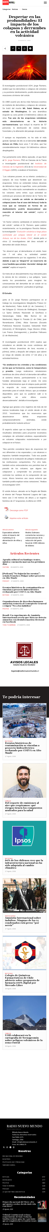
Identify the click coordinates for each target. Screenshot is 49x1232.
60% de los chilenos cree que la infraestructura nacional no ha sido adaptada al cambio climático (24, 864)
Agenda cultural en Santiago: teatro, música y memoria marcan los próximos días (24, 561)
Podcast (6, 581)
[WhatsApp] (24, 48)
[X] (18, 48)
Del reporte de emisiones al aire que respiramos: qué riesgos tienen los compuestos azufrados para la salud (23, 807)
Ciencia (24, 9)
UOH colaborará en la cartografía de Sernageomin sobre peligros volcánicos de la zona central (23, 1039)
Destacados (10, 916)
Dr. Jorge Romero (12, 160)
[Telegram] (30, 48)
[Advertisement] (24, 1074)
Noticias (15, 9)
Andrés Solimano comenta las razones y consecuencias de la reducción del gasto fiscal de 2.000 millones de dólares (35, 539)
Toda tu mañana (9, 625)
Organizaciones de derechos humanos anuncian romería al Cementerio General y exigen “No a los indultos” (24, 603)
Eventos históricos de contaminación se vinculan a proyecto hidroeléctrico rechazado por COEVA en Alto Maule (23, 589)
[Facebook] (12, 48)
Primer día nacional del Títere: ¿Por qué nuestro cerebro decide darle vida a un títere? (19, 1204)
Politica (6, 609)
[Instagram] (7, 1147)
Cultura (6, 567)
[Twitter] (4, 1147)
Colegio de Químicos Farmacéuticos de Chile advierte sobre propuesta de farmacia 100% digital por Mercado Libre (22, 980)
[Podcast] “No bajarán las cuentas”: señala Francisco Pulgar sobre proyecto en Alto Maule (24, 575)
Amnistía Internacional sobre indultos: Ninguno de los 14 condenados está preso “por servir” (23, 922)
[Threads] (13, 1147)
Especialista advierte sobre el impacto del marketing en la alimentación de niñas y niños (12, 537)
